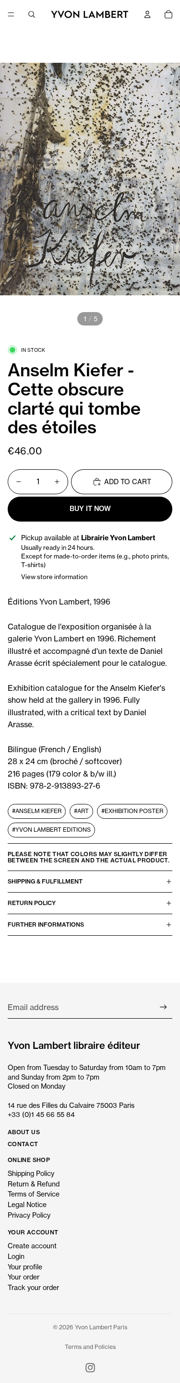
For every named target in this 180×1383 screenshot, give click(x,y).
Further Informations (46, 924)
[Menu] (11, 14)
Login (16, 1256)
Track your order (33, 1287)
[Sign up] (163, 1007)
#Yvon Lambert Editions (51, 829)
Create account (32, 1246)
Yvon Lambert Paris (101, 1327)
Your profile (25, 1267)
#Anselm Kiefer (36, 810)
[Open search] (31, 14)
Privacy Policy (29, 1215)
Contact (23, 1144)
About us (24, 1132)
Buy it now (90, 508)
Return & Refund (34, 1184)
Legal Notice (27, 1204)
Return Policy (32, 903)
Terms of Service (34, 1194)
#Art (81, 810)
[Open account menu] (147, 14)
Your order (23, 1277)
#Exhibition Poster (132, 810)
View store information (54, 577)
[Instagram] (90, 1367)
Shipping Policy (31, 1173)
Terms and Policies (90, 1346)
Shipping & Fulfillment (45, 881)
